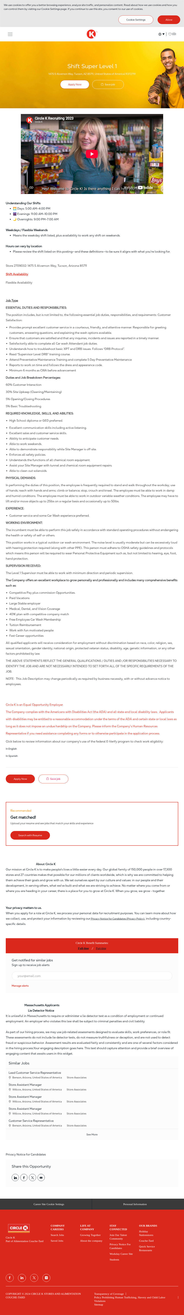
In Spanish (12, 755)
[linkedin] (22, 1278)
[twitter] (34, 1278)
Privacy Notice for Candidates (26, 1154)
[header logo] (92, 34)
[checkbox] (108, 84)
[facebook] (10, 1278)
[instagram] (46, 1278)
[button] (10, 34)
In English (11, 748)
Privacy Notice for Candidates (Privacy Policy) (117, 918)
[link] (20, 985)
